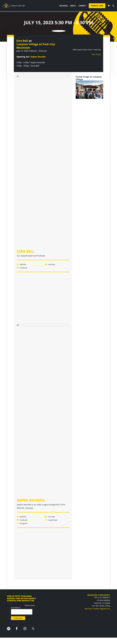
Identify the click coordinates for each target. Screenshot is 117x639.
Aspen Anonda (38, 56)
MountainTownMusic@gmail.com (97, 608)
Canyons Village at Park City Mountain (35, 45)
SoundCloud (52, 520)
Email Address (16, 608)
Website (22, 264)
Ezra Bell (22, 41)
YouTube (51, 264)
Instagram (23, 523)
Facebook (23, 268)
